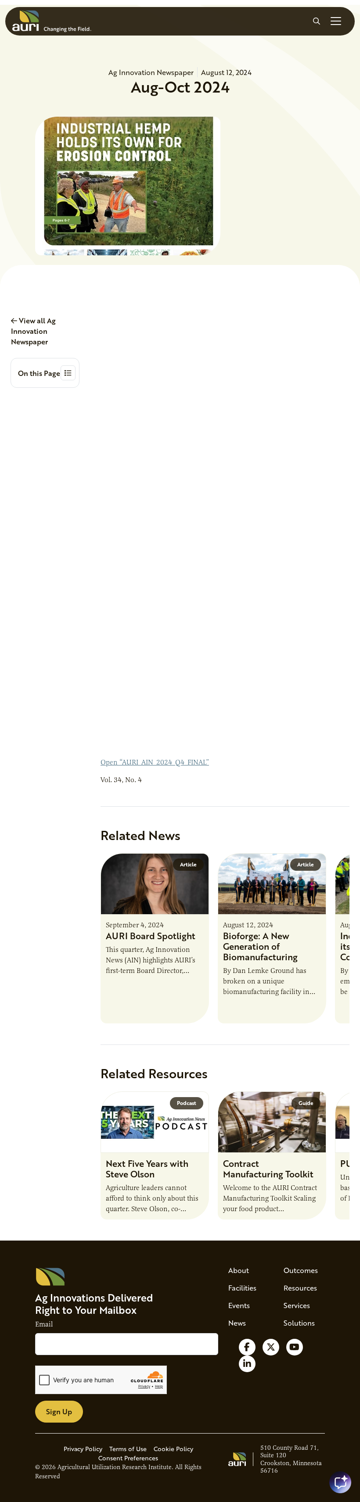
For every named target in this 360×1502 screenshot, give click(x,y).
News (237, 1323)
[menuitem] (245, 1270)
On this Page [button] (39, 373)
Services (297, 1305)
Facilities (242, 1288)
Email (44, 1324)
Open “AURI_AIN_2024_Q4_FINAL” (155, 762)
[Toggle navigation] (336, 21)
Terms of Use (128, 1449)
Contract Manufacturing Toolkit (268, 1168)
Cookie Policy (173, 1449)
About (238, 1270)
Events (239, 1305)
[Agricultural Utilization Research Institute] (51, 21)
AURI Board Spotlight (150, 936)
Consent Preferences (128, 1458)
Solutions (299, 1323)
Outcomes (301, 1270)
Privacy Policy (83, 1449)
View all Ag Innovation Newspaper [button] (33, 331)
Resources (300, 1288)
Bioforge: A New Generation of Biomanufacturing (260, 946)
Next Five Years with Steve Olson (147, 1168)
